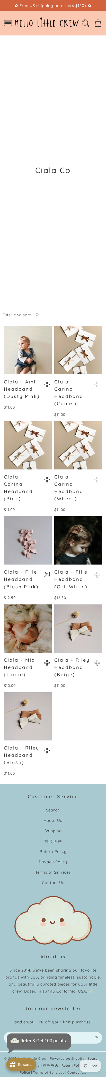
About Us (53, 820)
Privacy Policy (53, 861)
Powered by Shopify (67, 1058)
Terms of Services (53, 872)
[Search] (85, 23)
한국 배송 (53, 841)
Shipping (53, 830)
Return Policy (53, 851)
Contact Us (53, 882)
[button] (8, 23)
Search (53, 810)
